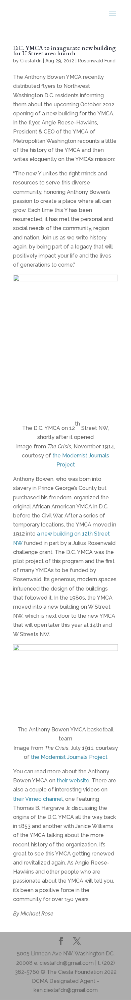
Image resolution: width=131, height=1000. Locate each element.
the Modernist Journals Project (69, 757)
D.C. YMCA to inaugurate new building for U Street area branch (64, 51)
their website (73, 780)
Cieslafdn (31, 60)
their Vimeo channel (38, 799)
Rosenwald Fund (97, 60)
